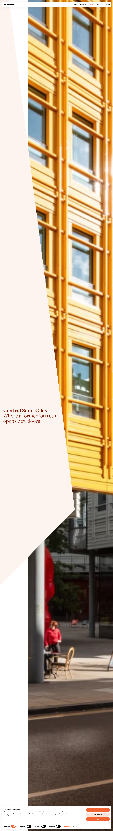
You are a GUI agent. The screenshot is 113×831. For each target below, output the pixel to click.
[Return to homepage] (8, 4)
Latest (97, 4)
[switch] (29, 826)
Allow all (98, 810)
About (75, 4)
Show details (67, 826)
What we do (83, 4)
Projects (91, 4)
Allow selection (98, 814)
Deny (97, 819)
